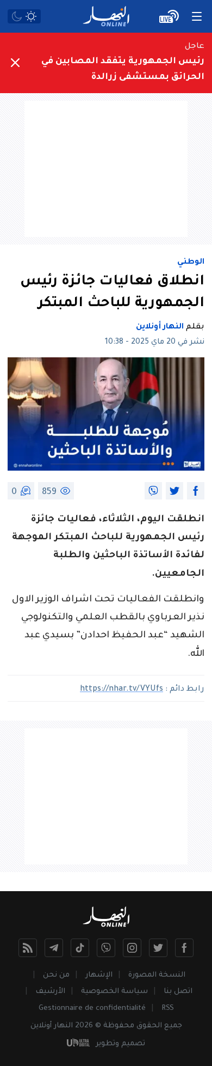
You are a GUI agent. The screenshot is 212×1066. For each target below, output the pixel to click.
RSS (167, 1008)
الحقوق (149, 1026)
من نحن (56, 975)
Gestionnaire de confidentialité (92, 1008)
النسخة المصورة (156, 975)
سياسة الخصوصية (114, 992)
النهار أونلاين (160, 327)
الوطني (190, 262)
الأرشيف (50, 992)
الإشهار (99, 975)
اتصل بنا (178, 992)
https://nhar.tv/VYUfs (121, 689)
